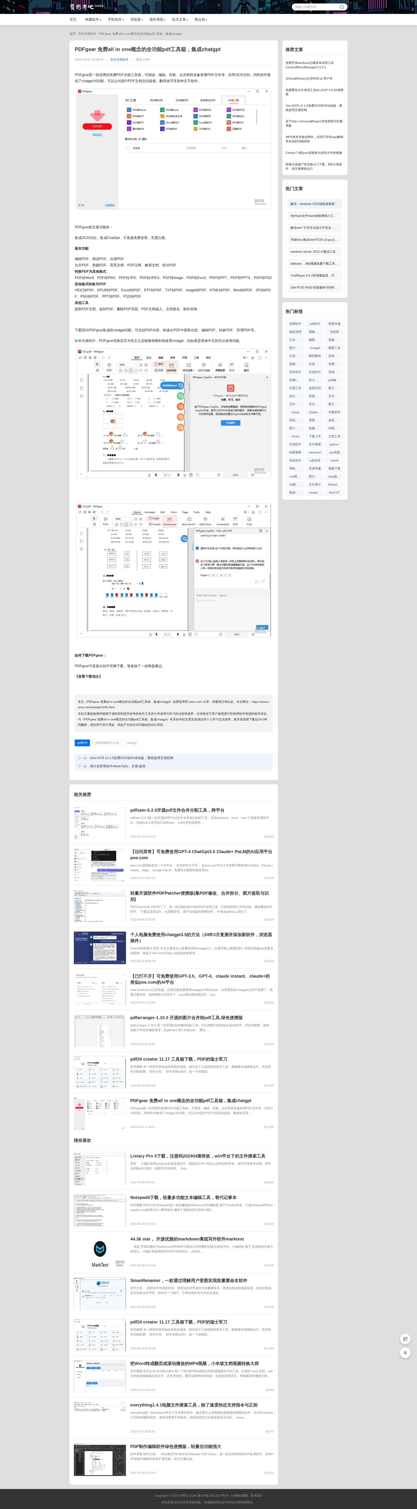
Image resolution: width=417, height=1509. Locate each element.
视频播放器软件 (335, 340)
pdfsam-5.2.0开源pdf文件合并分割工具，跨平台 (177, 810)
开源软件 (295, 444)
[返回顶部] (405, 1353)
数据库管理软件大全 (296, 492)
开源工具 (295, 388)
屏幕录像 (334, 323)
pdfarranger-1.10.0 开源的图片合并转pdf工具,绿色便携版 (186, 1017)
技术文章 (179, 19)
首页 (73, 19)
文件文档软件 (87, 33)
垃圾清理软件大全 (316, 364)
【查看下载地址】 (89, 676)
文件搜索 (315, 444)
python (334, 444)
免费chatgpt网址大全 (296, 380)
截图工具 (334, 348)
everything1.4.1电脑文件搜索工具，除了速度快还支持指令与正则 (194, 1405)
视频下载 (334, 468)
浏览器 (135, 19)
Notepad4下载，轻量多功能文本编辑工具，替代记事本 (183, 1197)
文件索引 (315, 484)
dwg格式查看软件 (335, 476)
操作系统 (156, 19)
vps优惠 (334, 452)
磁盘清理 (295, 331)
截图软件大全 (316, 340)
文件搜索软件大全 (296, 404)
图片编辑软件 (335, 404)
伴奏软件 (334, 412)
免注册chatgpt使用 (296, 396)
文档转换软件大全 (107, 743)
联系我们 (257, 1495)
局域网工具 (335, 372)
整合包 (200, 19)
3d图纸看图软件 (296, 484)
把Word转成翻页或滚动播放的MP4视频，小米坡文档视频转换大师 (194, 1363)
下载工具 (315, 436)
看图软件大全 (316, 420)
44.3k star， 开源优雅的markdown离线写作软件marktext (187, 1239)
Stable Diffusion (316, 412)
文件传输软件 (335, 396)
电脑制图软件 (316, 428)
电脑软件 (92, 19)
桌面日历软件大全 (335, 420)
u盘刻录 (314, 460)
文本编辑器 (296, 340)
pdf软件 (82, 743)
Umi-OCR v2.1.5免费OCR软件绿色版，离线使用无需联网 (131, 758)
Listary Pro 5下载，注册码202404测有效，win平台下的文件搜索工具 (197, 1156)
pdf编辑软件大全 (335, 380)
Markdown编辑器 (335, 484)
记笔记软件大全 (296, 356)
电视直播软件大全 (316, 396)
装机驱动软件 (296, 420)
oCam (295, 436)
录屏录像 (315, 468)
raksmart (315, 452)
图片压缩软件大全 (296, 428)
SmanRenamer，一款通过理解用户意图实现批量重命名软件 (188, 1280)
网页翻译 (315, 356)
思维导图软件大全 (335, 356)
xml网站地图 (239, 1495)
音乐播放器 (316, 404)
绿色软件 (315, 372)
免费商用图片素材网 (335, 364)
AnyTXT (334, 492)
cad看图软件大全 (296, 476)
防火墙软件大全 (316, 380)
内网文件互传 (335, 428)
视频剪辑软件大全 (316, 331)
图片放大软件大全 (316, 476)
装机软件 (295, 460)
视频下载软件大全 (296, 364)
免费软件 (295, 323)
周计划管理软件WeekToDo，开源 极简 (118, 766)
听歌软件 (295, 372)
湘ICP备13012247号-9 (212, 1495)
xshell (334, 460)
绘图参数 (295, 452)
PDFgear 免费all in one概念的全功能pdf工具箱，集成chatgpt (140, 33)
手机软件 (115, 19)
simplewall (316, 492)
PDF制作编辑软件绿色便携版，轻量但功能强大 (175, 1446)
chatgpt (132, 743)
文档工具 (334, 436)
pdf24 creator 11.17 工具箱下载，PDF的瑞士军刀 (178, 1059)
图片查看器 (335, 388)
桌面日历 (315, 388)
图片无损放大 (296, 348)
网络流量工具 (296, 468)
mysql (295, 412)
